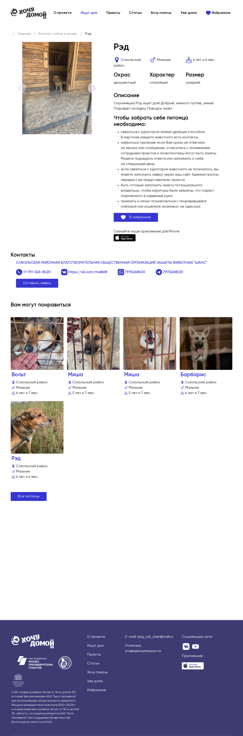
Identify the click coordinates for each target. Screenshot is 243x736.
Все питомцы (28, 496)
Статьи (135, 13)
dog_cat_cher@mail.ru (155, 637)
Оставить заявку (37, 283)
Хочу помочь (161, 13)
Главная (24, 34)
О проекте (63, 13)
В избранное (138, 217)
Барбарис (193, 374)
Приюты (113, 13)
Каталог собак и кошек (57, 34)
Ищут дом (89, 13)
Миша (75, 374)
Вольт (19, 374)
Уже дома (189, 13)
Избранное (221, 13)
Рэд (16, 458)
